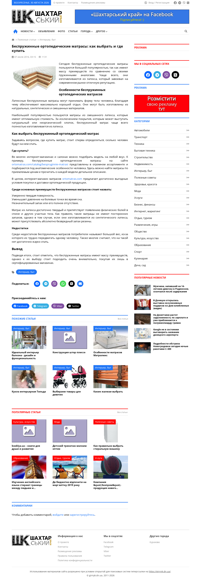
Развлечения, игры (161, 224)
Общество (161, 231)
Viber (106, 551)
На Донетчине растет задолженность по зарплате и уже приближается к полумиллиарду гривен (170, 319)
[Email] (80, 284)
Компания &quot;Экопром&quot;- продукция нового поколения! (107, 485)
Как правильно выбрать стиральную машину (108, 447)
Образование (20, 458)
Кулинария (161, 258)
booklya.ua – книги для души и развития (26, 447)
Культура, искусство (24, 421)
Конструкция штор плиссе (69, 352)
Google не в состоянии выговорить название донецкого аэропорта (166, 332)
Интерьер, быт (26, 271)
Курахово (155, 542)
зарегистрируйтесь (82, 514)
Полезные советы (104, 421)
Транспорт (161, 137)
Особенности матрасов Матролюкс (107, 354)
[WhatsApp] (63, 284)
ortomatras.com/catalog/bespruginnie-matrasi (40, 164)
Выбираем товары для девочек (67, 393)
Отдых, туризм (62, 458)
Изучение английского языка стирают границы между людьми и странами (27, 485)
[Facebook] (37, 284)
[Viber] (54, 284)
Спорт (161, 251)
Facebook (108, 542)
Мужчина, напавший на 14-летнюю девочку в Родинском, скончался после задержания (171, 289)
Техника (161, 144)
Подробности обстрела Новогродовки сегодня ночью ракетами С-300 (170, 346)
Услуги (98, 458)
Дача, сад (161, 265)
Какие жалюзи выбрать (108, 391)
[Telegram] (46, 284)
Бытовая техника (161, 150)
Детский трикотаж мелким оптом (70, 447)
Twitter (107, 555)
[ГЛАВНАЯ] (15, 31)
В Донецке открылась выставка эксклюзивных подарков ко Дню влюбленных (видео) (171, 304)
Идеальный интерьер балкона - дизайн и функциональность (25, 355)
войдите (58, 514)
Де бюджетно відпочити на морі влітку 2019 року (69, 484)
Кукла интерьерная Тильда (29, 391)
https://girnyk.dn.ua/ (160, 571)
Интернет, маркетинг (161, 211)
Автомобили (161, 130)
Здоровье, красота (161, 184)
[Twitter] (71, 284)
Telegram (109, 546)
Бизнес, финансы (161, 204)
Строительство (161, 157)
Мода (57, 421)
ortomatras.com (72, 179)
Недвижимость (161, 164)
